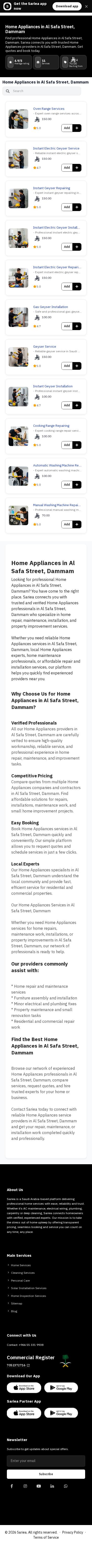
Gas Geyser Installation (50, 307)
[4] (65, 1488)
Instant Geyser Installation (53, 386)
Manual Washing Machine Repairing (57, 505)
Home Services (21, 1265)
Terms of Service (46, 1537)
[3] (52, 1488)
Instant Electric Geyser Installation (57, 227)
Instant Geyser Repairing (51, 188)
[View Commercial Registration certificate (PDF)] (65, 1361)
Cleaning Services (23, 1273)
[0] (11, 1488)
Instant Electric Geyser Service (56, 148)
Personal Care (20, 1280)
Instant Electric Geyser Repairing (57, 267)
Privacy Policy (72, 1532)
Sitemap (16, 1303)
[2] (38, 1488)
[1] (25, 1488)
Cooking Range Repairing (51, 425)
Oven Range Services (49, 108)
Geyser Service (44, 346)
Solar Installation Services (29, 1288)
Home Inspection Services (28, 1296)
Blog (14, 1311)
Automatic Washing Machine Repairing (57, 465)
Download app (67, 6)
